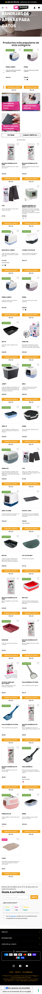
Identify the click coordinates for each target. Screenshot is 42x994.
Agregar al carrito (14, 87)
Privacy (18, 972)
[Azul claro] (3, 265)
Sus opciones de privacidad (19, 988)
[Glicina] (25, 79)
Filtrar (11, 135)
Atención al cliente (9, 944)
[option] (14, 69)
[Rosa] (3, 826)
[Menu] (3, 8)
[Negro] (27, 79)
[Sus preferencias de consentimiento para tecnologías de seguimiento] (38, 990)
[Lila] (25, 218)
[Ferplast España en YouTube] (25, 966)
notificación (13, 916)
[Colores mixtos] (23, 782)
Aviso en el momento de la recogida (17, 991)
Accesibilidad (28, 972)
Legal (11, 972)
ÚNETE (34, 897)
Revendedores (7, 938)
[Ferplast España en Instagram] (14, 966)
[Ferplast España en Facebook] (18, 966)
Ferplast (5, 932)
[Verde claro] (23, 218)
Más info (14, 90)
